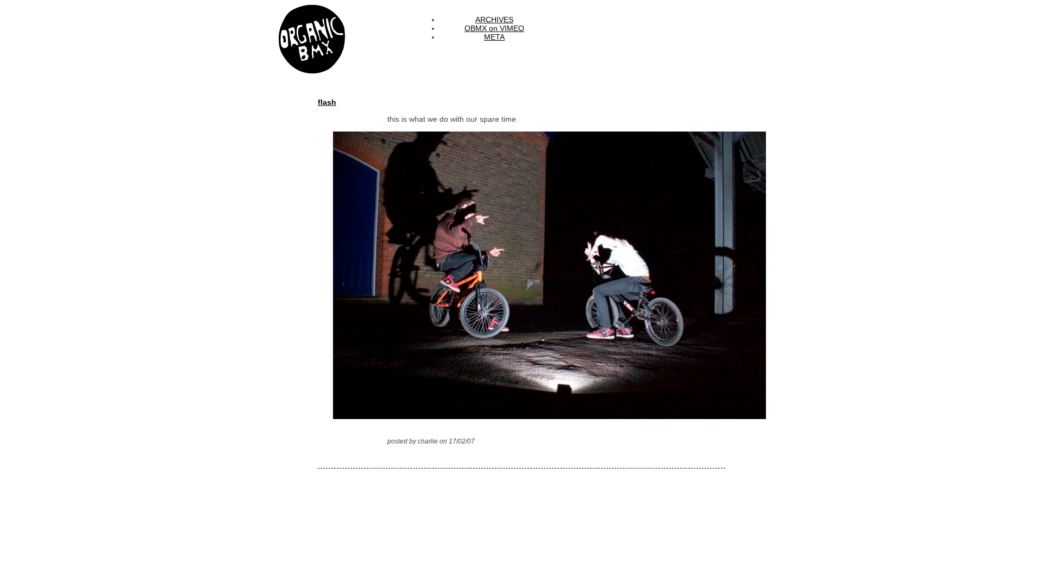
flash (327, 102)
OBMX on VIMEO (494, 28)
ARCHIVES (494, 19)
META (494, 37)
